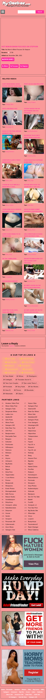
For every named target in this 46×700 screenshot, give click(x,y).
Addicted (8, 330)
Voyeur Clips (32, 403)
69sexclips (31, 513)
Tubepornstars (33, 436)
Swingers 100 (10, 425)
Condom (11, 205)
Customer (30, 155)
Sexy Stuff (31, 428)
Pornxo (7, 480)
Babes (7, 180)
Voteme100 (32, 409)
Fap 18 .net (32, 450)
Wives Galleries (33, 530)
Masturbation (34, 306)
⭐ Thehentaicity (26, 372)
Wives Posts (9, 422)
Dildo (28, 180)
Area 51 (7, 390)
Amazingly (8, 127)
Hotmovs (8, 450)
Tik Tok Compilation (9, 258)
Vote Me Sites (23, 697)
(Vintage (8, 104)
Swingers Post (33, 406)
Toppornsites (9, 475)
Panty (28, 102)
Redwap (31, 453)
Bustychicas (32, 521)
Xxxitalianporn (10, 499)
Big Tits (21, 692)
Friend (33, 330)
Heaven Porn (32, 458)
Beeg (30, 455)
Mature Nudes (10, 497)
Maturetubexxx (33, 477)
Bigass (7, 469)
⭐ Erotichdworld (11, 369)
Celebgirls (7, 379)
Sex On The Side (34, 497)
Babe (7, 254)
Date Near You (10, 428)
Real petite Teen (10, 436)
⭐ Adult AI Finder (26, 359)
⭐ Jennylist (27, 369)
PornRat (31, 469)
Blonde (29, 229)
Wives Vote (32, 414)
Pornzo (17, 390)
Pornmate (31, 480)
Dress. (10, 229)
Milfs (42, 689)
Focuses (15, 66)
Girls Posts (9, 420)
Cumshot (12, 299)
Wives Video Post (11, 406)
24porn (19, 393)
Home (3, 689)
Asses (28, 692)
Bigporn (30, 464)
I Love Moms (9, 477)
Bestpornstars (10, 433)
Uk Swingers (13, 697)
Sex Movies (33, 386)
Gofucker (8, 442)
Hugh (32, 180)
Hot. (12, 127)
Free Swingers (33, 422)
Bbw (29, 689)
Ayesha (29, 131)
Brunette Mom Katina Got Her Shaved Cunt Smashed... (33, 261)
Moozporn (31, 483)
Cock (12, 330)
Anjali (7, 229)
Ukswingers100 (33, 425)
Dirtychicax (9, 502)
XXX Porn (8, 431)
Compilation (9, 277)
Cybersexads (9, 524)
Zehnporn (8, 461)
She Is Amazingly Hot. (9, 108)
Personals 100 (10, 521)
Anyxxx (7, 458)
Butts (7, 455)
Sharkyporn (32, 376)
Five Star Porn (33, 508)
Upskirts (17, 689)
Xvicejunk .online (11, 505)
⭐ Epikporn (9, 366)
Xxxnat (7, 513)
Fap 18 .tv (31, 444)
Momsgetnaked (10, 491)
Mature (24, 689)
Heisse (33, 229)
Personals (9, 689)
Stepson (25, 66)
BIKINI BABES (8, 59)
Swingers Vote (10, 530)
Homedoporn (32, 475)
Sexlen (7, 516)
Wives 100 (9, 694)
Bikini (6, 66)
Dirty (34, 155)
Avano (29, 254)
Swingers (6, 692)
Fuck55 (30, 502)
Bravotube (29, 390)
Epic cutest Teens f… (30, 383)
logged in (11, 346)
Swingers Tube (10, 409)
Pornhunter (9, 444)
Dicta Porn (9, 472)
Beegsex (8, 439)
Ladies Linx (9, 414)
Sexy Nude (20, 386)
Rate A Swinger (33, 527)
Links (33, 692)
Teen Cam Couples (10, 383)
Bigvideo (31, 461)
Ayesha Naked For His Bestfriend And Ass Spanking (32, 111)
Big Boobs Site (33, 510)
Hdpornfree (32, 433)
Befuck (7, 466)
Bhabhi (7, 299)
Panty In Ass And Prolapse (34, 84)
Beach (29, 306)
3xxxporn (8, 519)
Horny (10, 254)
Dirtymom (8, 510)
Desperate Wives (11, 411)
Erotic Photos (9, 488)
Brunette (29, 281)
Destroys (33, 254)
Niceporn (31, 447)
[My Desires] (17, 7)
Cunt (34, 281)
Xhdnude (31, 491)
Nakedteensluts (10, 508)
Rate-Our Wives (33, 411)
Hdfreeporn (9, 447)
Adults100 (8, 417)
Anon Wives (9, 527)
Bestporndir (9, 483)
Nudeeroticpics (33, 488)
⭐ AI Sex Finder (27, 362)
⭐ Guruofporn (24, 366)
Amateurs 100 (19, 694)
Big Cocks (36, 689)
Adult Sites (28, 694)
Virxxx (30, 516)
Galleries (40, 692)
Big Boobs (8, 464)
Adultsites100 (32, 417)
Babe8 (30, 499)
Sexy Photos (32, 486)
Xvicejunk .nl (32, 505)
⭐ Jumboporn (10, 372)
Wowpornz (9, 486)
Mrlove (19, 376)
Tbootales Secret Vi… (23, 379)
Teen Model (8, 376)
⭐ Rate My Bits (10, 362)
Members (11, 151)
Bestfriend (34, 131)
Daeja (7, 151)
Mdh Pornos (9, 494)
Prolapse (33, 102)
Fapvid (30, 442)
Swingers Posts (33, 420)
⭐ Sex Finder (9, 359)
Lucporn (31, 519)
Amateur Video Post (12, 403)
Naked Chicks (32, 466)
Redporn (31, 472)
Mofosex (8, 453)
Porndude (7, 386)
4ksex (30, 439)
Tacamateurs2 (33, 524)
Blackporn (31, 494)
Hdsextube (8, 393)
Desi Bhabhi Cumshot (10, 281)
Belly (28, 205)
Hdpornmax (32, 431)
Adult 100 (37, 694)
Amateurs (14, 692)
